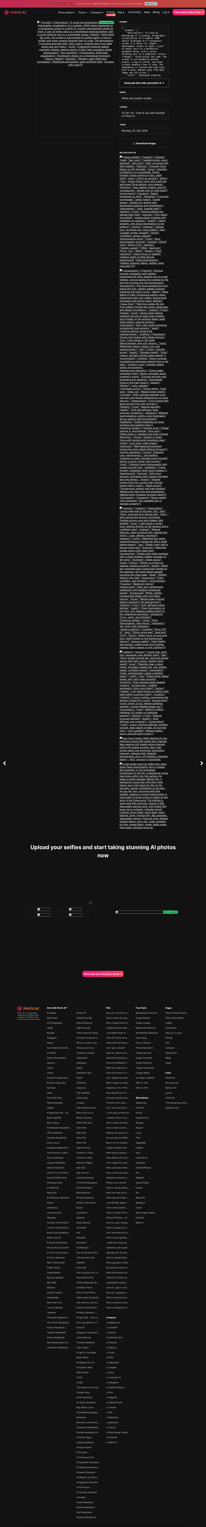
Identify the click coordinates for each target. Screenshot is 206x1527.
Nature (50, 1202)
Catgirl (79, 1382)
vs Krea (110, 1372)
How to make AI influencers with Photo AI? (127, 1122)
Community (134, 12)
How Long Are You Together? (90, 1272)
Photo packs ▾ (66, 12)
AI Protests (81, 1452)
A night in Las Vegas (86, 1352)
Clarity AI (169, 1097)
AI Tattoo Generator (86, 1402)
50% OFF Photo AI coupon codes (122, 1038)
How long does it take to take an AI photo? (127, 1262)
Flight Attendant (55, 1102)
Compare (111, 1317)
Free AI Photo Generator (177, 1013)
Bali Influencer (83, 1192)
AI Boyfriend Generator (87, 1462)
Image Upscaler (143, 1052)
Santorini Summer (85, 1177)
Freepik (139, 1147)
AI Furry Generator (56, 1257)
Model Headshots (55, 1167)
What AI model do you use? (119, 1067)
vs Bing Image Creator (117, 1432)
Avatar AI (23, 1017)
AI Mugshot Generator (87, 1482)
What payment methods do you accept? (126, 1167)
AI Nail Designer (84, 1187)
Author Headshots (56, 1327)
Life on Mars (82, 1347)
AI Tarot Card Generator (58, 1252)
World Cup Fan (54, 1237)
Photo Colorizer (143, 1043)
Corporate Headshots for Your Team (94, 1427)
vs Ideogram (112, 1382)
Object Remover (144, 1062)
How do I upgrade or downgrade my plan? (127, 1292)
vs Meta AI (111, 1442)
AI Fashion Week (84, 1367)
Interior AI (170, 1077)
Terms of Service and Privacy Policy (28, 1018)
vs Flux (109, 1392)
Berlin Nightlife (54, 1117)
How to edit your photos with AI (121, 1172)
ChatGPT (140, 1107)
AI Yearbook (53, 1187)
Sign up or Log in (173, 1033)
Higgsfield (141, 1142)
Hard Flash (52, 1018)
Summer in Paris (84, 1157)
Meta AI (139, 1222)
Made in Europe (84, 1117)
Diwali (79, 1067)
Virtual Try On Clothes (57, 1172)
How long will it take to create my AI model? (127, 1197)
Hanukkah (81, 1242)
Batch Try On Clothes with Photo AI (123, 1142)
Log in (166, 12)
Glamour (51, 1062)
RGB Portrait (82, 1372)
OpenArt (140, 1217)
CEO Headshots (54, 1132)
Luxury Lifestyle (55, 1307)
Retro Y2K (81, 1142)
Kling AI (139, 1127)
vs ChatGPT (112, 1327)
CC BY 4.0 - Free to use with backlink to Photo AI (143, 114)
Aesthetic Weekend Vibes (59, 1147)
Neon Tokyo (53, 1122)
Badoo (79, 1207)
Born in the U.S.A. (85, 1112)
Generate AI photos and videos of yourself (127, 1057)
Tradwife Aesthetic (85, 1342)
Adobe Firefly (142, 1182)
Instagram (52, 1038)
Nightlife (80, 1262)
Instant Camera (54, 1292)
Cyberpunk (81, 1057)
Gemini (139, 1112)
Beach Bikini (82, 1357)
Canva (139, 1207)
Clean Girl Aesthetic (56, 1057)
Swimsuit (51, 1087)
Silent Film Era (83, 1147)
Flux (138, 1172)
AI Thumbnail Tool (85, 1457)
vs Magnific (111, 1397)
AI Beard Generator (85, 1472)
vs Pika (109, 1357)
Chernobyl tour (83, 1337)
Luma (138, 1132)
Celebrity (51, 1312)
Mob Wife (51, 1282)
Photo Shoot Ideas (174, 1018)
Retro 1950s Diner (56, 1262)
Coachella (81, 1227)
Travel (50, 1067)
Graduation (81, 1212)
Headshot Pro (142, 1117)
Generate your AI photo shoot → (103, 973)
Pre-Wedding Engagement (89, 1412)
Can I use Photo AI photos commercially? (126, 1232)
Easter (79, 1077)
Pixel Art (80, 1327)
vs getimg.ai (112, 1422)
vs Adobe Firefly (114, 1402)
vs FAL (109, 1412)
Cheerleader (53, 1297)
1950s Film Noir (84, 1122)
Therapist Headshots (57, 1317)
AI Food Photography (86, 1182)
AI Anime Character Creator (89, 1038)
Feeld (49, 1092)
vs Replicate (112, 1417)
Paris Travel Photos (85, 1292)
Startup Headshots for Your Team (92, 1432)
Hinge (50, 1028)
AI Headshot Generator (147, 1033)
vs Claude (111, 1407)
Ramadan (81, 1237)
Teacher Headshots (56, 1332)
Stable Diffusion (143, 1167)
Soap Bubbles (54, 1272)
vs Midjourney (113, 1322)
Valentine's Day (83, 1072)
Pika (138, 1137)
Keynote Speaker (55, 1277)
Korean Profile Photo (57, 1177)
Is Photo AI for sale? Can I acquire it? (124, 1102)
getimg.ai (140, 1202)
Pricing (111, 12)
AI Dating (51, 1013)
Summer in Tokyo (84, 1152)
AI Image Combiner (145, 1077)
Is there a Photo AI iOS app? (120, 1117)
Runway (140, 1122)
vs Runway (111, 1342)
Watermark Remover (146, 1028)
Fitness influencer (85, 1197)
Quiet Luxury (53, 1142)
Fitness (50, 1107)
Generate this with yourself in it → (144, 82)
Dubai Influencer (84, 1023)
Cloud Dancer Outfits (57, 1152)
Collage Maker (143, 1072)
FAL (137, 1192)
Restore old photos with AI (119, 1132)
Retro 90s (81, 1127)
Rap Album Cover (85, 1407)
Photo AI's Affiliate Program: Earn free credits (128, 1062)
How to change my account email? (123, 1227)
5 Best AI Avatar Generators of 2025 (124, 1147)
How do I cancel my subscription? (122, 1013)
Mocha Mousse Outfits (58, 1247)
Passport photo (84, 1447)
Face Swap (141, 1038)
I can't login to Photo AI (117, 1112)
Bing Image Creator (145, 1212)
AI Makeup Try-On (85, 1362)
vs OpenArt (111, 1437)
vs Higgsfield (112, 1362)
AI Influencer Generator (58, 1197)
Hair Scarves (82, 1172)
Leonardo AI (142, 1157)
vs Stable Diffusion (115, 1387)
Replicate (140, 1197)
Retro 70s (81, 1137)
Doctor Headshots (56, 1337)
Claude (139, 1187)
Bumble (50, 1033)
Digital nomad (83, 1028)
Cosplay (80, 1102)
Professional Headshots (58, 1127)
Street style (82, 1097)
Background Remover (146, 1013)
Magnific (140, 1177)
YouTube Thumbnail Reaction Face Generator (69, 1222)
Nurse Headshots (84, 1502)
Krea (138, 1152)
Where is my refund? (116, 1182)
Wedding (51, 1217)
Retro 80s (81, 1132)
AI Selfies (51, 1052)
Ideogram (140, 1162)
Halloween (81, 1062)
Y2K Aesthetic (83, 1092)
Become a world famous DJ (89, 1422)
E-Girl (79, 1377)
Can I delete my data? (117, 1077)
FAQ (108, 1008)
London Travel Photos (57, 1227)
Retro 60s (52, 1192)
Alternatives (142, 1097)
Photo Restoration (144, 1048)
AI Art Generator (84, 1397)
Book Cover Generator (58, 1232)
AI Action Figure (84, 1437)
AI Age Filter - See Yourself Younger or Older (98, 1317)
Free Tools (141, 1008)
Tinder (50, 1072)
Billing (156, 12)
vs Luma (110, 1352)
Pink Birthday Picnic (86, 1107)
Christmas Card (54, 1182)
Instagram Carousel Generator (91, 1332)
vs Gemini (111, 1332)
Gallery (168, 1023)
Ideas (147, 12)
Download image (145, 143)
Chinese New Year (85, 1257)
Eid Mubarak (82, 1247)
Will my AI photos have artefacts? (122, 1297)
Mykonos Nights (84, 1162)
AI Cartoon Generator (86, 1492)
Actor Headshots (55, 1157)
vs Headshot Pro (114, 1337)
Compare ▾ (96, 12)
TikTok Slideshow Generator (90, 1282)
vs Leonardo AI (113, 1377)
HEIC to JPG (142, 1082)
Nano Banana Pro (85, 1277)
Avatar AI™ (81, 1013)
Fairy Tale (81, 1267)
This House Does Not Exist (178, 1102)
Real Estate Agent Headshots (61, 1342)
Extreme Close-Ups (56, 1082)
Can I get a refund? (115, 1048)
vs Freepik (111, 1367)
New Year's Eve (54, 1302)
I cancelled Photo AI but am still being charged (129, 1033)
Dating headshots (85, 1442)
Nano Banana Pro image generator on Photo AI (129, 1157)
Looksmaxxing (54, 1212)
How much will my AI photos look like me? (126, 1192)
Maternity (81, 1417)
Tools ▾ (82, 12)
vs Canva (110, 1427)
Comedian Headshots (57, 1347)
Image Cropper (143, 1023)
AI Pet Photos (83, 1487)
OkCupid (80, 1497)
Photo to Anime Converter (89, 1043)
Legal (168, 1062)
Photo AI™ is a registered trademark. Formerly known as (28, 1015)
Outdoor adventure (85, 1202)
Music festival (83, 1222)
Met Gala (80, 1167)
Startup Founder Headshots (60, 1077)
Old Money (52, 1207)
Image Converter (144, 1057)
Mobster (51, 1287)
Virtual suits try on (85, 1048)
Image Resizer (143, 1018)
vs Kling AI (111, 1347)
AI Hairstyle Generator (87, 1467)
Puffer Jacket (53, 1267)
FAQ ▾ (121, 12)
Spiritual (80, 1217)
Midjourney (141, 1102)
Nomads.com (172, 1082)
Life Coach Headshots (58, 1322)
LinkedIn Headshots (57, 1137)
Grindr (50, 1043)
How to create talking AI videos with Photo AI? (129, 1187)
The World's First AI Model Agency (93, 1387)
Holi (78, 1232)
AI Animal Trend (84, 1287)
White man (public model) (136, 98)
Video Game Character (87, 1297)
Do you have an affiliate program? (122, 1137)
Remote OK (171, 1087)
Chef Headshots (84, 1512)
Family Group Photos (86, 1307)
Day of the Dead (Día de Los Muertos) (95, 1252)
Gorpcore (81, 1087)
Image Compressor (145, 1067)
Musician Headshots (86, 1517)
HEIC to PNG (142, 1087)
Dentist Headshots (85, 1507)
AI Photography (54, 1023)
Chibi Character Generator (89, 1033)
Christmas (81, 1082)
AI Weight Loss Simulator (88, 1477)
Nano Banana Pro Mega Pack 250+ (64, 1048)
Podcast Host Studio (57, 1242)
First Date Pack (54, 1097)
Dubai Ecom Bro (84, 1018)
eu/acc (168, 1092)
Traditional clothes (85, 1052)
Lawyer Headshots (56, 1162)
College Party (83, 1392)
